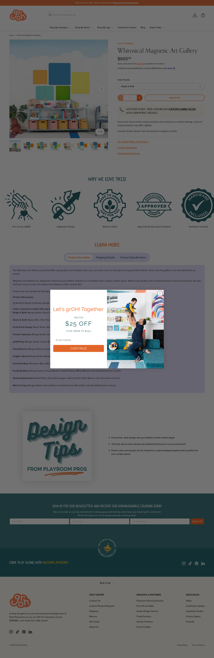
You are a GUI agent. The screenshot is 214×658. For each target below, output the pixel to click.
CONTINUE (78, 348)
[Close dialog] (160, 293)
